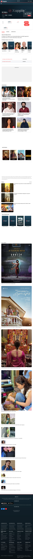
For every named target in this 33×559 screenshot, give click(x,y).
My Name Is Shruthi (5, 226)
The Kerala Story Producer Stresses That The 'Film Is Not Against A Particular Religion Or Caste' (23, 130)
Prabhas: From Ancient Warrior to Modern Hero (8, 283)
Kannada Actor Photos (12, 528)
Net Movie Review (3, 549)
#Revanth (26, 548)
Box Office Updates (19, 547)
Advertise (18, 557)
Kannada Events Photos (28, 527)
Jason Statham (19, 539)
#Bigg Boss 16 (27, 547)
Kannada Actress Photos (4, 528)
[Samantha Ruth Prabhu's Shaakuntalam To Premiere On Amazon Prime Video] (9, 91)
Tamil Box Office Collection (11, 537)
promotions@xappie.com (16, 510)
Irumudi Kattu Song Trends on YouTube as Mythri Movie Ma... (22, 184)
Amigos (13, 159)
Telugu (6, 15)
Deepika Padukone (27, 538)
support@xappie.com (16, 511)
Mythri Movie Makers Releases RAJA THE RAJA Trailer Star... (22, 204)
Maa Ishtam (27, 226)
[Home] (3, 1)
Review (7, 31)
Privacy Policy (23, 556)
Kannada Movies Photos (20, 528)
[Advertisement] (16, 75)
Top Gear (12, 226)
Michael (29, 159)
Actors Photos (12, 523)
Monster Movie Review (12, 549)
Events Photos (28, 523)
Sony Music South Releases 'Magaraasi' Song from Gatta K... (22, 194)
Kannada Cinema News (4, 537)
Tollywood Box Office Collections (20, 548)
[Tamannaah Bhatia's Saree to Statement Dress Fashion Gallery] (16, 348)
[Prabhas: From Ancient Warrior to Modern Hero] (16, 263)
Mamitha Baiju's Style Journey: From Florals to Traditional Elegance (11, 327)
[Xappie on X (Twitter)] (4, 509)
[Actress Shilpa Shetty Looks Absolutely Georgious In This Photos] (3, 487)
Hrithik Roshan (19, 536)
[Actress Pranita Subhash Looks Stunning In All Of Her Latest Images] (8, 465)
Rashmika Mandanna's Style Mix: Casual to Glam (8, 411)
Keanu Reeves (19, 538)
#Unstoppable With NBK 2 (28, 550)
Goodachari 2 (20, 226)
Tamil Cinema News (3, 536)
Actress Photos (4, 523)
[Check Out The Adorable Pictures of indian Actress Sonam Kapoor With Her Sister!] (8, 451)
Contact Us (21, 557)
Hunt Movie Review (11, 545)
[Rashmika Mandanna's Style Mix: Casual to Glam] (16, 390)
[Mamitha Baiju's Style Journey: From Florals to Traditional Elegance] (16, 306)
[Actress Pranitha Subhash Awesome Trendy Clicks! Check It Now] (3, 475)
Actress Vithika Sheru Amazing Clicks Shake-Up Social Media (10, 483)
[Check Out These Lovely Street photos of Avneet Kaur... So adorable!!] (8, 432)
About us (26, 555)
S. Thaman (4, 49)
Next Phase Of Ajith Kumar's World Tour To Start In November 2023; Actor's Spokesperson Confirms (8, 114)
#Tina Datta (26, 549)
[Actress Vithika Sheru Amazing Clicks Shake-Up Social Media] (3, 481)
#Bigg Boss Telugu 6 (28, 546)
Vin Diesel (18, 537)
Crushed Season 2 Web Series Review (4, 547)
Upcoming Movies (5, 214)
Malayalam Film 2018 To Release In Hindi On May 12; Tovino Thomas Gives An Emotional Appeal (24, 114)
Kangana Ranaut (27, 535)
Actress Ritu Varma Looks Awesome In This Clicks (8, 444)
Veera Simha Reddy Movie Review (11, 544)
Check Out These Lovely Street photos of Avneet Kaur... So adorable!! (11, 438)
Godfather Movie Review (12, 552)
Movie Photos (19, 523)
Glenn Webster (23, 50)
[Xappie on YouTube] (6, 509)
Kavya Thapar (27, 539)
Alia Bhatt (26, 536)
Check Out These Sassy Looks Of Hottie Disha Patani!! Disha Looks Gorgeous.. (13, 424)
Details (3, 31)
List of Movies (19, 546)
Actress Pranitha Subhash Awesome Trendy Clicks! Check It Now (11, 477)
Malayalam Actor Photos (12, 529)
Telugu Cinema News (4, 535)
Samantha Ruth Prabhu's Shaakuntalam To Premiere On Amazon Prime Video (8, 99)
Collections (13, 31)
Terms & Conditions (27, 556)
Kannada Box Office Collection (11, 539)
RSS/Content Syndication (20, 555)
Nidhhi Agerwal (16, 50)
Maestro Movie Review (4, 548)
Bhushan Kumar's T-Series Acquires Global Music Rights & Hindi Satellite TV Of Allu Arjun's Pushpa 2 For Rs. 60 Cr (24, 99)
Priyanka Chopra (27, 537)
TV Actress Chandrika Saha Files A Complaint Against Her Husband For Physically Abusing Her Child (8, 130)
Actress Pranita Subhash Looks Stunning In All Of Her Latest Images (11, 471)
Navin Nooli (10, 49)
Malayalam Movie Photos (20, 529)
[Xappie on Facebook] (2, 509)
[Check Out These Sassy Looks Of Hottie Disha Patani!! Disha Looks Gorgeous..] (8, 418)
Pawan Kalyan (19, 535)
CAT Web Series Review (4, 545)
